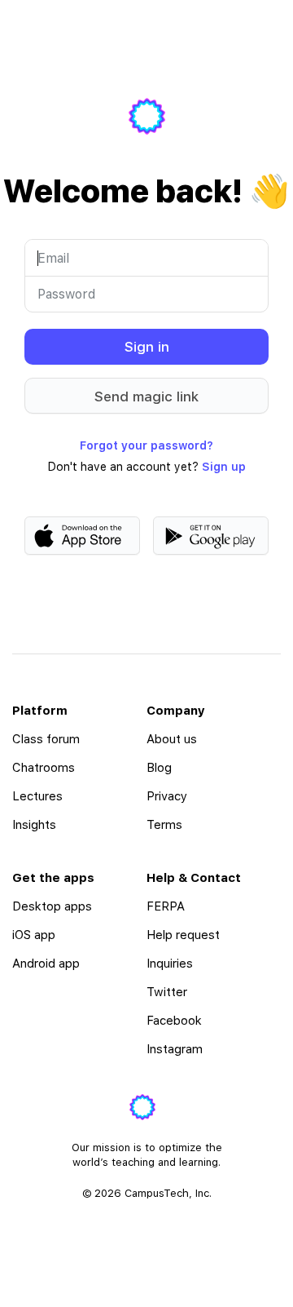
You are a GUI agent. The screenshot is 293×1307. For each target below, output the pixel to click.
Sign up (224, 466)
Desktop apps (52, 906)
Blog (159, 767)
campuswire (147, 116)
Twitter (166, 992)
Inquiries (169, 963)
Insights (34, 824)
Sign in (147, 347)
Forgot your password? (146, 445)
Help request (183, 935)
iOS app (33, 935)
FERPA (165, 906)
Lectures (37, 796)
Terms (164, 824)
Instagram (174, 1049)
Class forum (46, 739)
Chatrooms (43, 767)
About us (171, 739)
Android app (46, 963)
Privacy (166, 796)
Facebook (174, 1020)
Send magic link (146, 396)
